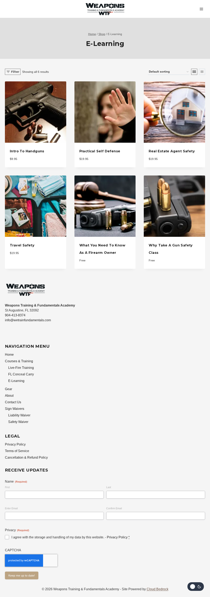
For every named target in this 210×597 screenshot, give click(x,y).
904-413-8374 (15, 315)
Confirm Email (114, 508)
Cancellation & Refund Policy (26, 457)
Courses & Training (19, 361)
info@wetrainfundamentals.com (28, 320)
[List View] (202, 72)
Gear (8, 389)
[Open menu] (201, 9)
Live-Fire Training (21, 367)
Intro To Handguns (27, 151)
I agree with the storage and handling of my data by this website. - (70, 537)
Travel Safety (22, 245)
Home (9, 354)
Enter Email (11, 508)
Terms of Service (17, 451)
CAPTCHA (13, 550)
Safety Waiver (18, 422)
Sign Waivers (14, 408)
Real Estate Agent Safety (172, 151)
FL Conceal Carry (21, 374)
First (7, 487)
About (9, 395)
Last (108, 487)
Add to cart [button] (21, 265)
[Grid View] (194, 72)
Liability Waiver (19, 415)
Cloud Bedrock (157, 589)
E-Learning (16, 381)
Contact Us (13, 402)
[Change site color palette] (195, 586)
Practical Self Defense (99, 151)
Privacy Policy (15, 444)
